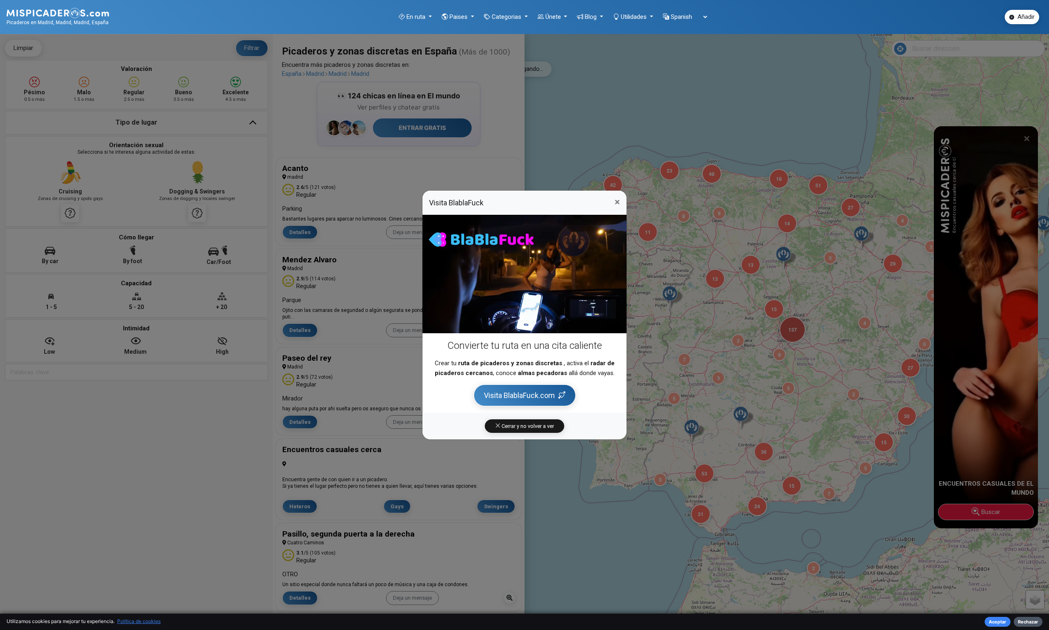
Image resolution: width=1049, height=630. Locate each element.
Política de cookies (139, 621)
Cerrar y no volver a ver (527, 426)
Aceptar (997, 622)
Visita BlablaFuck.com (519, 395)
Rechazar (1028, 622)
